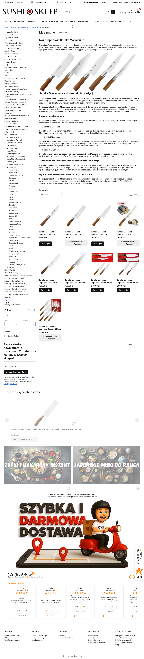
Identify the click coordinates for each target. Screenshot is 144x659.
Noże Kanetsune (13, 137)
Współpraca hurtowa (12, 640)
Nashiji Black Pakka (16, 202)
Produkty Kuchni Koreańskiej (15, 289)
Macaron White (14, 235)
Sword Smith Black (16, 243)
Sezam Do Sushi (10, 56)
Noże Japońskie (22, 27)
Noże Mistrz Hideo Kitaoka (17, 156)
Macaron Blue (14, 170)
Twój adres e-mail (10, 366)
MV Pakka (13, 232)
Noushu (12, 262)
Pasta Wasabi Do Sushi (12, 46)
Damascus (13, 178)
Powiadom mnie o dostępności (76, 243)
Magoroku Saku (15, 224)
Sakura (11, 229)
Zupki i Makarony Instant (13, 110)
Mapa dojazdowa (66, 638)
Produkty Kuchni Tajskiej (13, 281)
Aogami (12, 189)
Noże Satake (34, 27)
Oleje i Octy (8, 70)
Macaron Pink (14, 254)
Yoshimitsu (13, 208)
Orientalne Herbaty (11, 118)
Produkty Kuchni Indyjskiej (14, 286)
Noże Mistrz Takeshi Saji (16, 159)
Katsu (11, 219)
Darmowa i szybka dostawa (96, 2)
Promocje (8, 300)
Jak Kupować (37, 640)
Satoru (11, 200)
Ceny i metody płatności (124, 642)
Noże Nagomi (12, 162)
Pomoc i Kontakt (40, 2)
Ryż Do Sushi (9, 40)
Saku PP (12, 227)
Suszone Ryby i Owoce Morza (15, 105)
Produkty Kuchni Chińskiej (14, 278)
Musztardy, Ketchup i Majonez (15, 67)
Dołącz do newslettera (16, 372)
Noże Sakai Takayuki (14, 140)
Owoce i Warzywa (11, 86)
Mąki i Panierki (9, 81)
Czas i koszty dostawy (123, 638)
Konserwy (8, 113)
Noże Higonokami (13, 154)
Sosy (6, 65)
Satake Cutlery (13, 336)
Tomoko (12, 205)
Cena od (7, 320)
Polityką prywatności (10, 384)
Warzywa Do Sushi (11, 54)
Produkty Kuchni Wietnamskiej (15, 284)
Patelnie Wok (9, 132)
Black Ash (12, 257)
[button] (113, 12)
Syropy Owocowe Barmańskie (15, 89)
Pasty (6, 73)
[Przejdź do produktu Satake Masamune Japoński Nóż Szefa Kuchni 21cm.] (50, 264)
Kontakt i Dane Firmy (12, 636)
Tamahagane (11, 145)
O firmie (7, 638)
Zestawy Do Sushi (11, 32)
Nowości (7, 297)
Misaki (11, 181)
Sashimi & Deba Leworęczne (19, 238)
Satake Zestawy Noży (17, 265)
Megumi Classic (14, 213)
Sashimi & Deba (14, 216)
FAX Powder (13, 183)
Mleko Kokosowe (10, 84)
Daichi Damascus (15, 221)
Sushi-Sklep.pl (9, 27)
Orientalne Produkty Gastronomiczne (18, 275)
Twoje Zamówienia (95, 638)
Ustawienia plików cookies (98, 642)
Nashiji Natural (14, 210)
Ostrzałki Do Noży (11, 273)
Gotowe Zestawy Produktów (15, 102)
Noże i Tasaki (9, 270)
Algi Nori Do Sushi (11, 37)
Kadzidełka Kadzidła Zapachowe (16, 126)
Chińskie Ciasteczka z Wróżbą (15, 99)
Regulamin (28, 377)
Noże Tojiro (11, 267)
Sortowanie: (43, 190)
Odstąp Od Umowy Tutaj (124, 636)
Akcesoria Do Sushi (11, 35)
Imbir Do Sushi (9, 51)
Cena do (25, 320)
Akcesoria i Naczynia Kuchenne (16, 129)
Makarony (8, 75)
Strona (131, 195)
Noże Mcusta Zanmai (14, 143)
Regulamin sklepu (38, 638)
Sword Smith (13, 240)
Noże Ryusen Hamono (15, 164)
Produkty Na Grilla (11, 121)
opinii (34, 577)
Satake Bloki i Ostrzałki (17, 251)
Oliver (11, 246)
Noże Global (11, 151)
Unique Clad (13, 191)
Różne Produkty (10, 124)
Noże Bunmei (12, 148)
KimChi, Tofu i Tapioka (12, 107)
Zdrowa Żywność (10, 62)
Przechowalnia (93, 636)
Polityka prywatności (123, 640)
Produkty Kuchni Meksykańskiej (16, 294)
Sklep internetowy (71, 656)
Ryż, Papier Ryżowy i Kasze (14, 78)
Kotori (11, 197)
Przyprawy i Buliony (11, 92)
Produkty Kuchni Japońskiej (14, 292)
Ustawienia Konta (94, 640)
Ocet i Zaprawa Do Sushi (13, 43)
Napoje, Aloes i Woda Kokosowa (16, 116)
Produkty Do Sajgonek (12, 59)
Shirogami (12, 186)
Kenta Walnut (14, 173)
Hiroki (11, 194)
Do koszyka (45, 244)
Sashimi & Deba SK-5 (16, 175)
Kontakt (62, 636)
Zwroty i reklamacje (39, 636)
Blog (117, 645)
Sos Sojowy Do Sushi (12, 48)
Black (11, 248)
